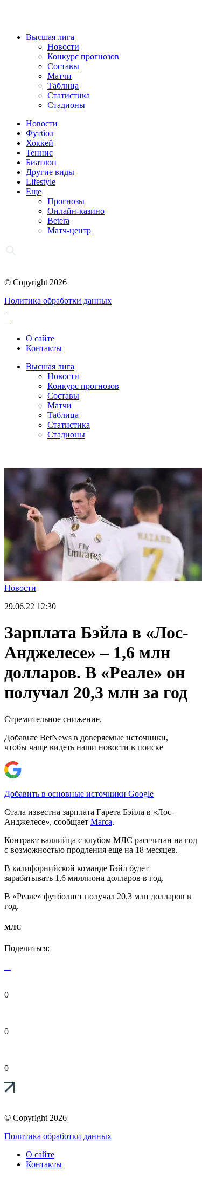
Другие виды (50, 172)
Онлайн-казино (76, 210)
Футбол (40, 133)
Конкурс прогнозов (83, 56)
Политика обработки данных (58, 300)
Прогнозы (66, 201)
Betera (58, 220)
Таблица (63, 85)
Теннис (39, 152)
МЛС (12, 927)
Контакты (44, 348)
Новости (63, 46)
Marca (101, 821)
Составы (63, 66)
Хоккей (39, 142)
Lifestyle (40, 181)
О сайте (40, 338)
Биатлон (41, 162)
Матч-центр (69, 230)
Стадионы (66, 105)
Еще (33, 191)
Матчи (59, 75)
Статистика (68, 95)
